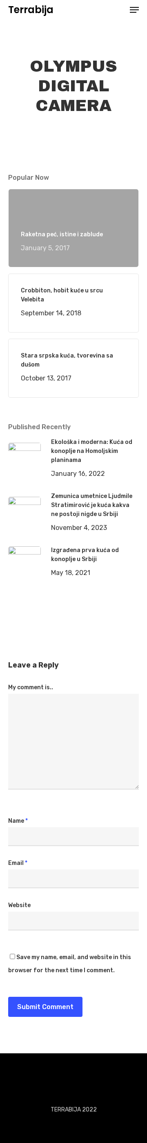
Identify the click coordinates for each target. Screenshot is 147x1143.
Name (18, 820)
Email (17, 863)
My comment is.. (30, 687)
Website (19, 905)
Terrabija (30, 10)
